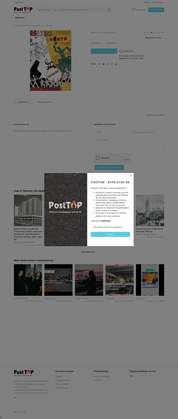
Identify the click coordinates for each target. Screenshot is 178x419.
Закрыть (110, 234)
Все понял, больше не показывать (108, 227)
